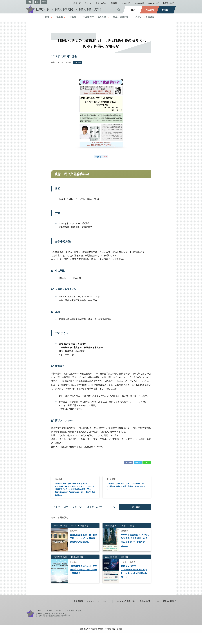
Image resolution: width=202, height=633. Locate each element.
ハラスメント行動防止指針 (124, 601)
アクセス (88, 3)
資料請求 (113, 3)
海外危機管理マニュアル (149, 601)
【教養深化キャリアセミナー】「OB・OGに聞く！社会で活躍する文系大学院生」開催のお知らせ (126, 486)
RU (36, 2)
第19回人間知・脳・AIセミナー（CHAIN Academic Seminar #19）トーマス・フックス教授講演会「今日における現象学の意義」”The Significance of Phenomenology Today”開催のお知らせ (75, 489)
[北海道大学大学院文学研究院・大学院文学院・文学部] (63, 9)
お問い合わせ (101, 3)
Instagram (152, 3)
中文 (44, 2)
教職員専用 (78, 601)
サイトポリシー (104, 601)
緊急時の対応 (168, 601)
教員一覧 (77, 3)
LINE (147, 462)
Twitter (125, 3)
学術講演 (77, 62)
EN (29, 2)
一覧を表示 (135, 507)
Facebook (138, 3)
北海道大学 (167, 3)
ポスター (99, 156)
